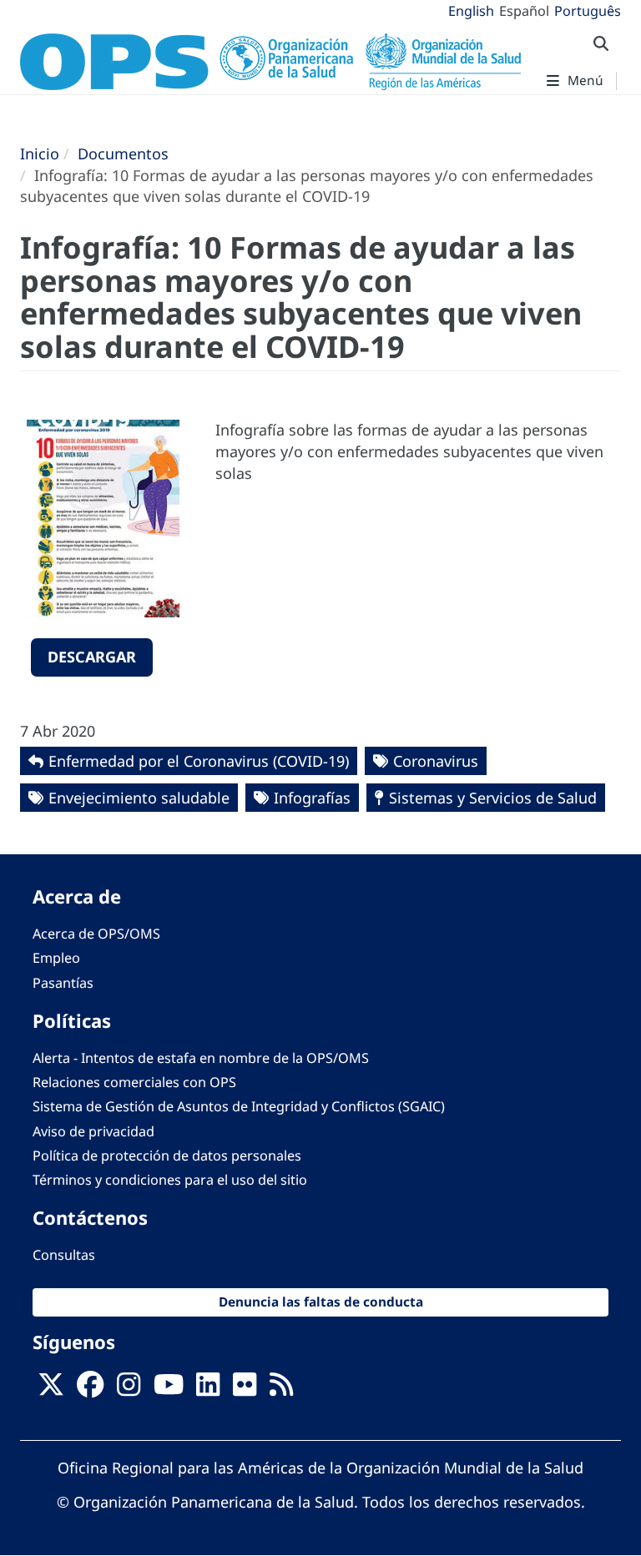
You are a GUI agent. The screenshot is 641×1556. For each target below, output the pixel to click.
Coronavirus (435, 761)
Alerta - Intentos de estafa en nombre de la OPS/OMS (201, 1058)
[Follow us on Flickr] (244, 1389)
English (471, 11)
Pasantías (63, 983)
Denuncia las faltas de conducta (321, 1302)
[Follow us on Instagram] (128, 1389)
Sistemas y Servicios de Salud (493, 798)
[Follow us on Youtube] (169, 1389)
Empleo (56, 958)
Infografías (312, 798)
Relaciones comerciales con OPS (134, 1082)
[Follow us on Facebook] (90, 1389)
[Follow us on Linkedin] (208, 1389)
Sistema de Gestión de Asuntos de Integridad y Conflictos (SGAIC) (239, 1106)
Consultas (64, 1255)
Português (587, 11)
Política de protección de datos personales (167, 1155)
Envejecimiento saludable (139, 798)
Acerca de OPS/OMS (96, 933)
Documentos (123, 154)
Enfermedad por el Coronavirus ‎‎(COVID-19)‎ (198, 761)
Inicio (39, 154)
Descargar (92, 657)
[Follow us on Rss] (281, 1389)
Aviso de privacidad (93, 1131)
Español (524, 11)
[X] (51, 1389)
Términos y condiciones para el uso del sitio (170, 1180)
